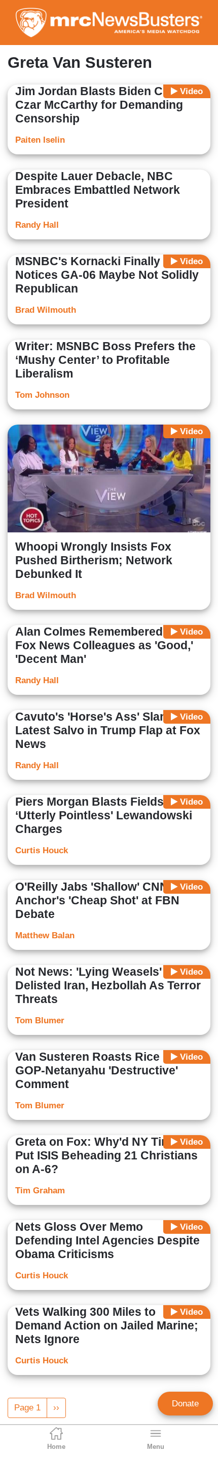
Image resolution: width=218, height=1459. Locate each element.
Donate (185, 1403)
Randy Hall (37, 225)
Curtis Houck (41, 850)
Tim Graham (40, 1190)
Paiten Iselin (40, 140)
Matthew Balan (45, 935)
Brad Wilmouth (45, 310)
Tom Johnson (42, 395)
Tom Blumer (39, 1020)
